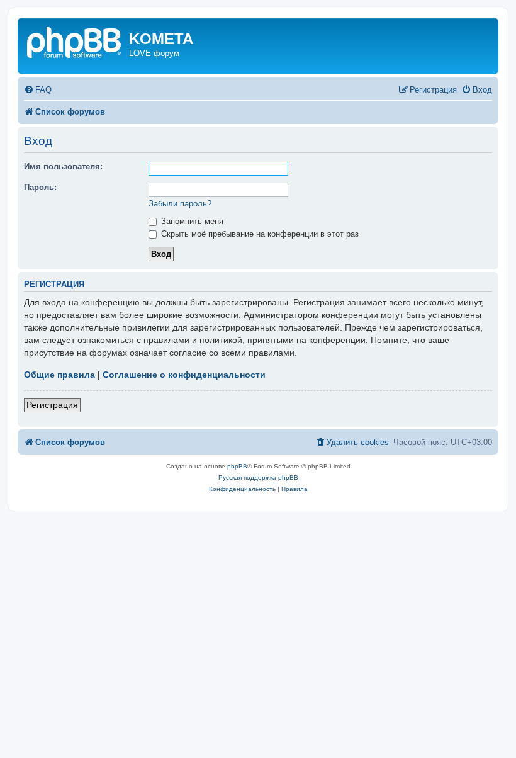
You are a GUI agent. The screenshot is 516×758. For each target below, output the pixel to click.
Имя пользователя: (63, 166)
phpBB (237, 466)
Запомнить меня (191, 221)
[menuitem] (38, 90)
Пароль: (40, 187)
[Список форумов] (75, 41)
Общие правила (59, 375)
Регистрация (52, 405)
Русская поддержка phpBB (258, 477)
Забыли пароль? (180, 203)
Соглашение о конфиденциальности (184, 375)
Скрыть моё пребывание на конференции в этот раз (259, 234)
